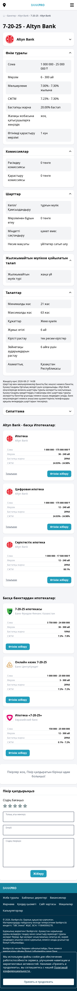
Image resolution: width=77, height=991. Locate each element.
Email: (9, 827)
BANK (38, 5)
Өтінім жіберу (59, 473)
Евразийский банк (26, 719)
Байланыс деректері (34, 897)
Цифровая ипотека (29, 489)
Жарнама (8, 904)
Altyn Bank (21, 440)
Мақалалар (66, 904)
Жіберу (38, 874)
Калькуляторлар (13, 910)
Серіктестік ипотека (30, 542)
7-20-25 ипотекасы (28, 609)
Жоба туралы (11, 897)
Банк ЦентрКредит (26, 666)
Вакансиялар (58, 897)
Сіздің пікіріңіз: (13, 841)
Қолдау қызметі (26, 904)
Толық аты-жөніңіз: (16, 814)
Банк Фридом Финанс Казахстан (35, 613)
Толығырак (11, 473)
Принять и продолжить (38, 981)
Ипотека (21, 436)
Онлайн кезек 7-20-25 (31, 662)
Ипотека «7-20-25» (28, 715)
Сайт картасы (47, 904)
